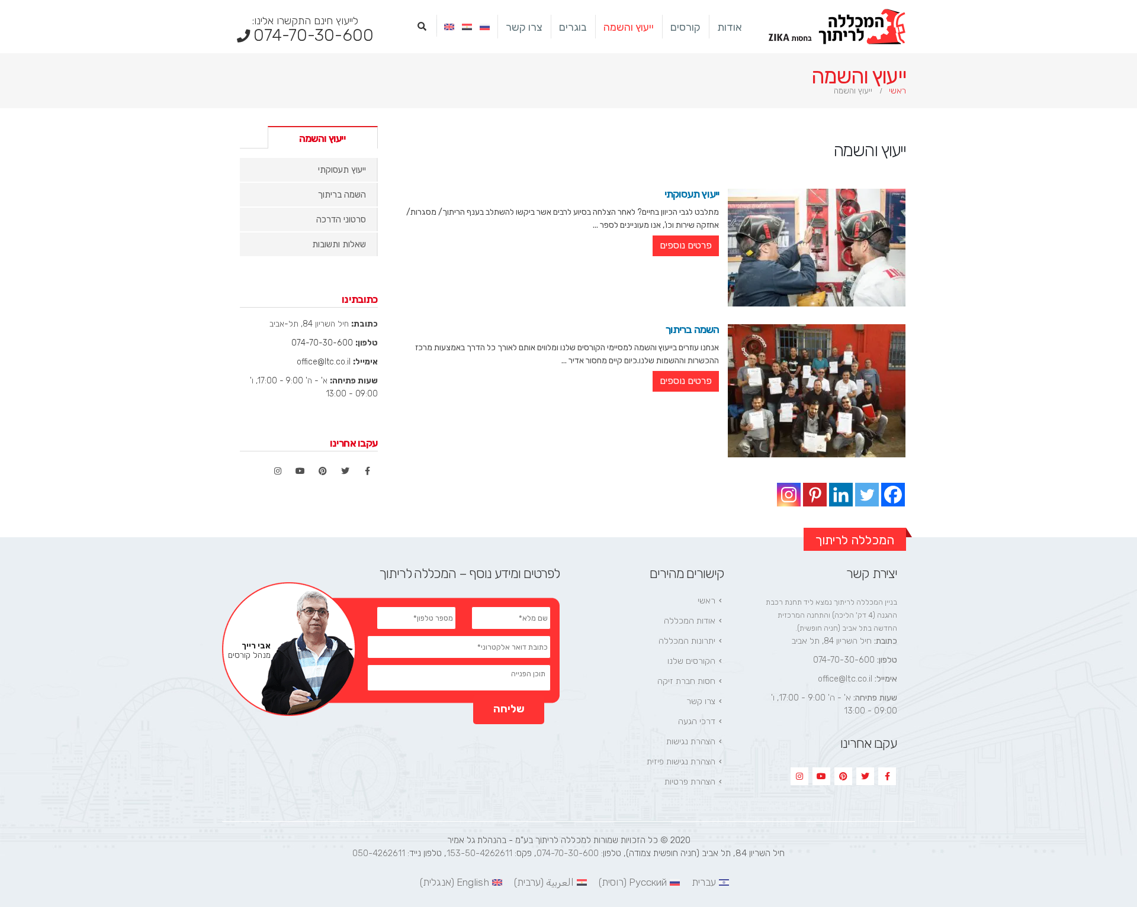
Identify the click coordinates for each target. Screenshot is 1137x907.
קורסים (685, 27)
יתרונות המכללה (687, 641)
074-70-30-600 (313, 30)
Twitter (345, 471)
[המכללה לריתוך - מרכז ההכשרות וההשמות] (837, 26)
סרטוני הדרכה (341, 219)
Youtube (300, 471)
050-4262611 (378, 853)
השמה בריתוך (692, 329)
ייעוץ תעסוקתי (691, 194)
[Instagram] (789, 494)
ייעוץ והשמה (628, 27)
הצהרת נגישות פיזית (681, 762)
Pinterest (323, 471)
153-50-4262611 (479, 853)
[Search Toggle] (422, 26)
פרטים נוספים (686, 245)
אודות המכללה (689, 621)
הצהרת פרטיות (689, 782)
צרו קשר (524, 27)
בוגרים (573, 27)
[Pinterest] (815, 494)
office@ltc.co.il (324, 361)
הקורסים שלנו (691, 661)
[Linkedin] (841, 494)
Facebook (368, 471)
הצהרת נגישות (690, 742)
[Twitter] (867, 494)
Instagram (278, 471)
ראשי (706, 601)
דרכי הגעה (696, 721)
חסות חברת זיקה (686, 681)
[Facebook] (893, 494)
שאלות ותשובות (339, 244)
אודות (729, 27)
